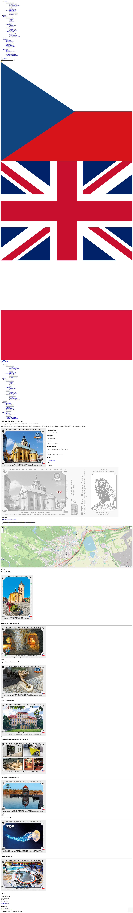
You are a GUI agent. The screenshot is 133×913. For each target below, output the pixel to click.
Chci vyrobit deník (13, 14)
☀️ (1, 61)
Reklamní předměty (13, 35)
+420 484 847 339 (5, 903)
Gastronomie (11, 21)
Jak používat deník (13, 4)
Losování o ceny (12, 9)
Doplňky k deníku (13, 30)
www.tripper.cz (51, 460)
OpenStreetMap (129, 566)
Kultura (10, 20)
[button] (2, 528)
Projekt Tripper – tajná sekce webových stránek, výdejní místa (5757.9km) (19, 522)
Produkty (5, 16)
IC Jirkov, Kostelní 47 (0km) (9, 519)
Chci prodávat (12, 11)
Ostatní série (11, 26)
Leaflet (123, 566)
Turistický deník (12, 29)
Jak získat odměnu (13, 6)
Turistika (11, 19)
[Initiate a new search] (131, 528)
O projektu (5, 39)
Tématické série (12, 25)
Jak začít (5, 1)
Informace (5, 49)
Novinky (5, 38)
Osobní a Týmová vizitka (14, 5)
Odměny (11, 8)
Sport (10, 23)
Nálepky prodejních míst (14, 36)
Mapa (4, 15)
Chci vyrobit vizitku (13, 13)
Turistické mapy (12, 33)
